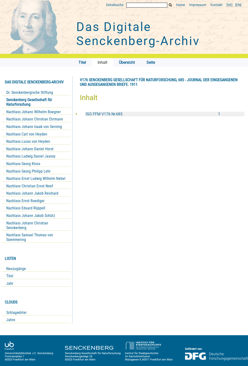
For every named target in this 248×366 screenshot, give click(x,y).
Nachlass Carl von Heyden (26, 134)
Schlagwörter (16, 312)
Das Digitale (138, 34)
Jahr (9, 283)
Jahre (10, 320)
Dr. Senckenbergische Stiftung (29, 92)
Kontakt (216, 5)
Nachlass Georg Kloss (23, 163)
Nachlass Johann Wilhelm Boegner (33, 112)
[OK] (170, 5)
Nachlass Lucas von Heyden (28, 141)
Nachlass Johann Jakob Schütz (30, 215)
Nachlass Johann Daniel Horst (30, 149)
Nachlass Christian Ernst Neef (29, 186)
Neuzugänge (16, 268)
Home (180, 5)
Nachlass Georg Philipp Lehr (28, 171)
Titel (9, 276)
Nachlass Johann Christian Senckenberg (27, 225)
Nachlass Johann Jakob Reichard (32, 193)
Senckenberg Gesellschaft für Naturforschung (29, 102)
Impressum (197, 5)
